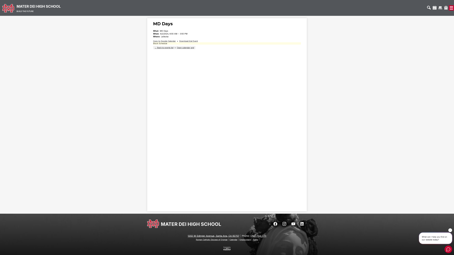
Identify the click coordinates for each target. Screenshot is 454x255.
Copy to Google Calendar (164, 41)
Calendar (233, 239)
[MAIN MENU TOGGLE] (451, 8)
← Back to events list (164, 48)
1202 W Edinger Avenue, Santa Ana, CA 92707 (213, 235)
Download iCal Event (188, 41)
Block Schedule (160, 43)
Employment (245, 239)
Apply (255, 239)
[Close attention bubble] (450, 230)
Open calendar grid (185, 48)
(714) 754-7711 (258, 235)
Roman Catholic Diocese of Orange (211, 239)
